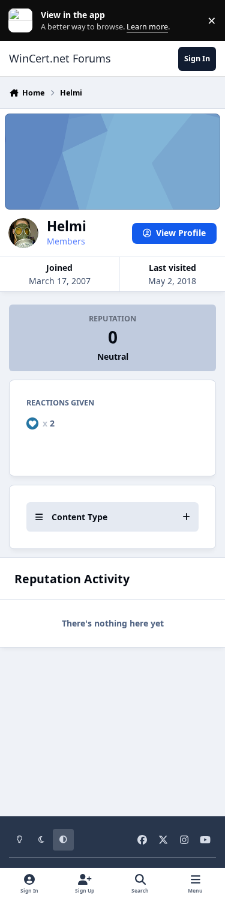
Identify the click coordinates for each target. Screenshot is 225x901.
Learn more (23, 20)
